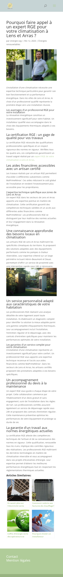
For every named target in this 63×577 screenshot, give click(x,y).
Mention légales (18, 560)
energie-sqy (16, 40)
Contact (12, 556)
